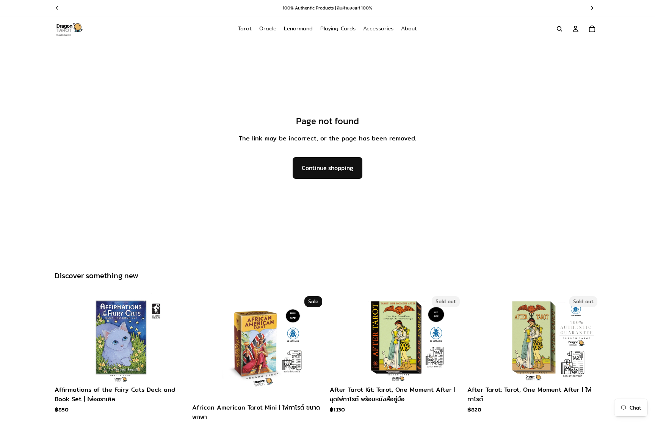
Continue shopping (327, 167)
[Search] (559, 28)
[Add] (176, 370)
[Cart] (592, 28)
